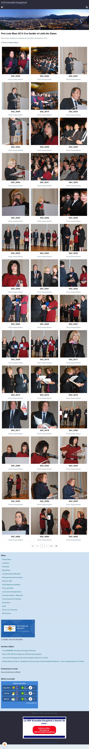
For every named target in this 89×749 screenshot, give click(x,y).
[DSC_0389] (15, 450)
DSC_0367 (73, 324)
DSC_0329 (73, 147)
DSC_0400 (15, 537)
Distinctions (6, 602)
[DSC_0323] (73, 96)
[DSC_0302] (44, 60)
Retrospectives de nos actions (12, 577)
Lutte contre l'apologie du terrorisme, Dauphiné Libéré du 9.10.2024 (25, 658)
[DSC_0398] (44, 485)
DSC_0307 (73, 76)
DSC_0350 (73, 218)
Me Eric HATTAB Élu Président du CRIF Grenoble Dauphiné (21, 654)
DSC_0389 (15, 466)
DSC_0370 (44, 359)
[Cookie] (4, 744)
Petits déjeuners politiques (11, 584)
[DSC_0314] (44, 96)
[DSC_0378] (44, 414)
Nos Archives (6, 613)
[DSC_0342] (15, 202)
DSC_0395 (15, 501)
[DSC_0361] (44, 273)
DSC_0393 (44, 466)
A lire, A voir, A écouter (9, 610)
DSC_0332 (73, 182)
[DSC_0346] (44, 202)
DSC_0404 (44, 537)
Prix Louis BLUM (7, 588)
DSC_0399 (73, 501)
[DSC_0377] (15, 414)
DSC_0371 (73, 359)
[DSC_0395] (15, 485)
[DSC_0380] (73, 414)
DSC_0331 (44, 182)
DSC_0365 (44, 324)
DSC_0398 (44, 501)
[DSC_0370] (44, 344)
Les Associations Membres (11, 574)
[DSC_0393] (44, 450)
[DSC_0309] (15, 96)
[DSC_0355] (73, 237)
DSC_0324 (15, 147)
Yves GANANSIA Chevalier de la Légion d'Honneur (19, 650)
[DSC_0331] (44, 166)
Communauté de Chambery (11, 599)
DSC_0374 (44, 395)
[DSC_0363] (15, 308)
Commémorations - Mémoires (12, 595)
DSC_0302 (44, 76)
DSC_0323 (73, 111)
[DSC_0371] (73, 344)
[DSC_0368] (15, 344)
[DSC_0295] (15, 60)
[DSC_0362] (73, 273)
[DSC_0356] (15, 273)
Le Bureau (5, 563)
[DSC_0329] (73, 131)
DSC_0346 (44, 218)
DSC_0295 (15, 76)
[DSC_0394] (73, 450)
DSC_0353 (44, 253)
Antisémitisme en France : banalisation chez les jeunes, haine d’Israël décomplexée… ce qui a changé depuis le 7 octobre (43, 661)
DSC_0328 (44, 147)
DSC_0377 (15, 430)
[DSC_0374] (44, 379)
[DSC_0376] (73, 379)
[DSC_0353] (44, 237)
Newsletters (6, 570)
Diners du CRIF (7, 581)
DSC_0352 (15, 253)
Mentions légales (37, 742)
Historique (5, 567)
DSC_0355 (73, 253)
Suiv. (51, 546)
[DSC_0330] (15, 166)
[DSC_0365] (44, 308)
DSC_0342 (15, 218)
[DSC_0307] (73, 60)
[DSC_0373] (15, 379)
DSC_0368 (15, 359)
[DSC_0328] (44, 131)
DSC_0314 (44, 111)
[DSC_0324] (15, 131)
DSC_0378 (44, 430)
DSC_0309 (15, 111)
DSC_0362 (73, 289)
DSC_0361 (44, 289)
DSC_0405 (73, 537)
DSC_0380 (73, 430)
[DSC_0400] (15, 521)
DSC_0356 (15, 289)
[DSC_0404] (44, 521)
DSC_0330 (15, 182)
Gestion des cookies (51, 742)
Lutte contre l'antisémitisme (11, 592)
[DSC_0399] (73, 485)
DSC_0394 (73, 466)
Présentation (6, 559)
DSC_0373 (15, 395)
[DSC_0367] (73, 308)
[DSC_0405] (73, 521)
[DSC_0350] (73, 202)
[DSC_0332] (73, 166)
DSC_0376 (73, 395)
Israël (4, 606)
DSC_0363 (15, 324)
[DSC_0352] (15, 237)
